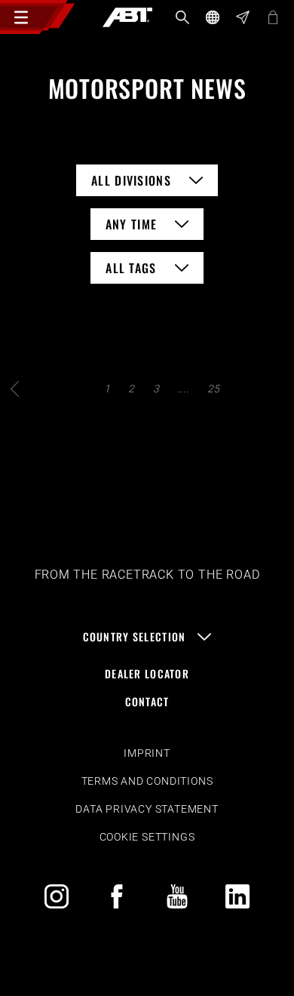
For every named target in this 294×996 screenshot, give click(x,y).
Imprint (147, 753)
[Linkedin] (237, 896)
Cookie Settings (147, 837)
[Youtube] (177, 896)
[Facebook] (117, 896)
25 (214, 389)
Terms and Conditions (147, 781)
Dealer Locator (147, 673)
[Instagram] (56, 896)
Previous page (15, 389)
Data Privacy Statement (147, 809)
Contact (147, 701)
